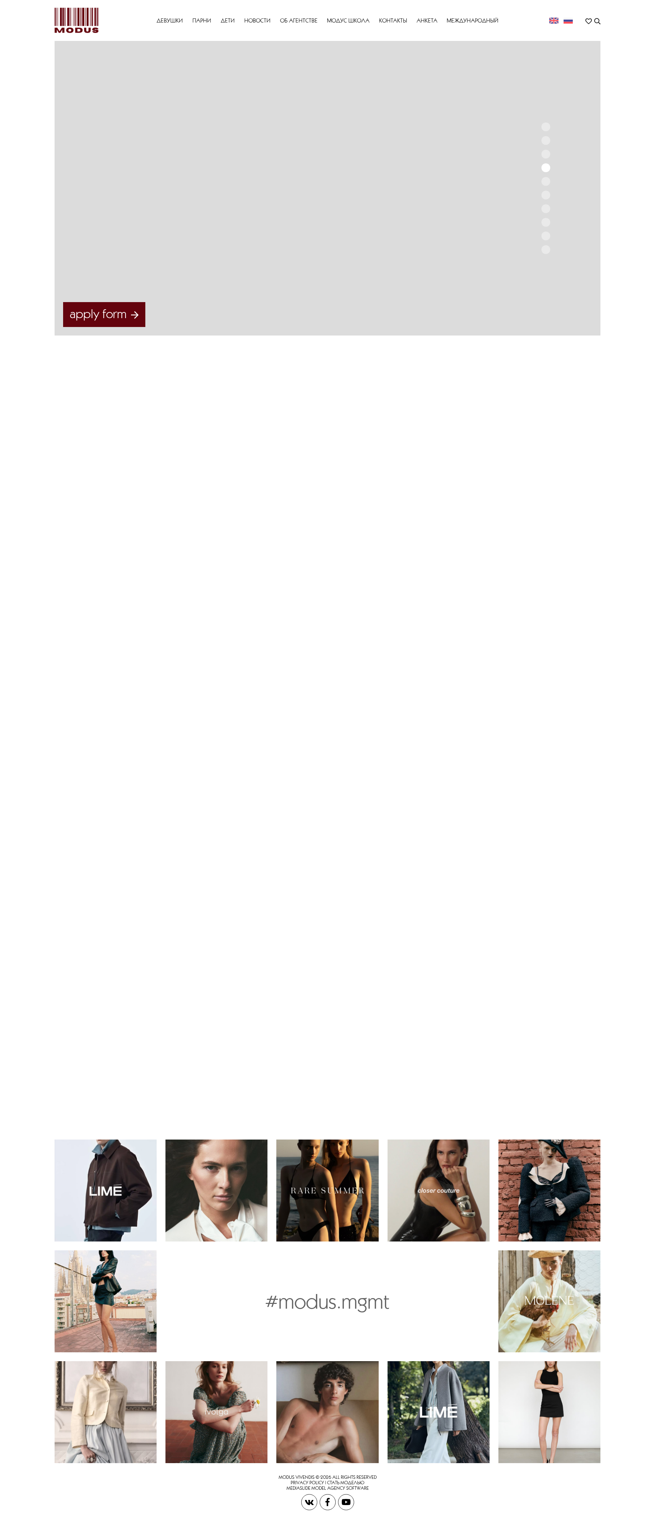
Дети (228, 20)
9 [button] (545, 236)
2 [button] (545, 140)
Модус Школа (348, 20)
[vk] (310, 1501)
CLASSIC (493, 570)
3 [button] (545, 154)
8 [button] (545, 222)
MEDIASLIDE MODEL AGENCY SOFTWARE (328, 1488)
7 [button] (545, 209)
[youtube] (346, 1501)
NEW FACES (465, 431)
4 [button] (545, 168)
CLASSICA (472, 444)
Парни (201, 20)
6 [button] (545, 195)
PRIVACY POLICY (307, 1482)
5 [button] (545, 181)
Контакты (393, 20)
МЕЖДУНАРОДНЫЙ (472, 20)
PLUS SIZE (425, 444)
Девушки (170, 20)
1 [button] (545, 127)
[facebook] (328, 1501)
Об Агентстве (299, 20)
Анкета (427, 20)
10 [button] (545, 249)
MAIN (422, 431)
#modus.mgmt (327, 1301)
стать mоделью (345, 1482)
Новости (257, 20)
